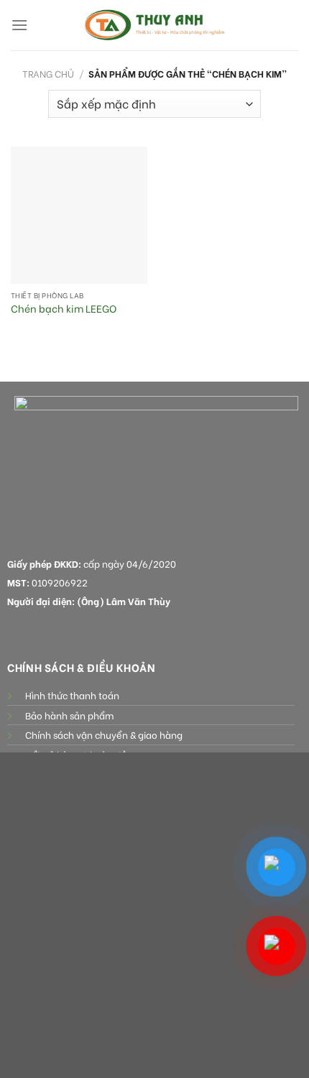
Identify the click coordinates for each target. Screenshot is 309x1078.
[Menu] (19, 24)
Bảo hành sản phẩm (69, 715)
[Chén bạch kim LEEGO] (79, 215)
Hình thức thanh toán (72, 694)
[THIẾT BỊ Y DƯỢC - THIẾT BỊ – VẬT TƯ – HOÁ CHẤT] (154, 25)
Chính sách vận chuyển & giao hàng (104, 734)
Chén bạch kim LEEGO (63, 309)
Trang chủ (48, 73)
